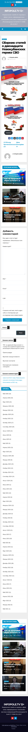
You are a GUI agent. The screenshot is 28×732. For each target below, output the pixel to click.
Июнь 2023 (6, 538)
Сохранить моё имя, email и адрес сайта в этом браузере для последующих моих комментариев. (13, 313)
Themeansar (14, 726)
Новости (4, 39)
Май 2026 (5, 393)
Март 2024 (6, 501)
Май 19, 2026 (8, 652)
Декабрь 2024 (7, 464)
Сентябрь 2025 (7, 426)
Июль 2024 (6, 484)
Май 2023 (5, 542)
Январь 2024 (6, 509)
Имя (4, 279)
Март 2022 (6, 600)
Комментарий (7, 246)
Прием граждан (11, 199)
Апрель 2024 (6, 497)
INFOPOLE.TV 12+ (14, 10)
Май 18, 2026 (8, 669)
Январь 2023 (6, 559)
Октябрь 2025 (7, 422)
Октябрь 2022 (7, 571)
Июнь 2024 (6, 489)
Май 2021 (5, 609)
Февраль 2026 (7, 406)
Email (5, 288)
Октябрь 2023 (7, 522)
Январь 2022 (6, 604)
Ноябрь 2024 (6, 468)
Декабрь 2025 (7, 414)
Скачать (8, 132)
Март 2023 (6, 551)
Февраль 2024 (7, 505)
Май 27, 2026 (8, 635)
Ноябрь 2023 (6, 518)
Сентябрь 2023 (7, 526)
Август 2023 (6, 530)
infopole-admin (13, 57)
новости (5, 378)
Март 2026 (6, 402)
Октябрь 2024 (7, 472)
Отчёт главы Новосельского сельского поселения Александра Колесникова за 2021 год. (14, 380)
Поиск (4, 327)
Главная (13, 728)
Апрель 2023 (6, 546)
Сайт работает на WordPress (9, 725)
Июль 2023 (6, 534)
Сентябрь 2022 (7, 575)
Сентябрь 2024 (7, 476)
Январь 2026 (6, 410)
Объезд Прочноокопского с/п (10, 144)
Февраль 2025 (7, 455)
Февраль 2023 (7, 555)
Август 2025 (6, 431)
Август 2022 (6, 580)
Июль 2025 (6, 435)
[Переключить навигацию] (25, 29)
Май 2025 (5, 443)
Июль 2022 (6, 584)
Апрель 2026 (6, 398)
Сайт (4, 298)
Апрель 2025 (6, 447)
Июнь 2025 (6, 439)
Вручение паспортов (9, 361)
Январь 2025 (6, 460)
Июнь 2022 (6, 588)
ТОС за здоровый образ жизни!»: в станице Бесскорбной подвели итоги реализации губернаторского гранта (13, 346)
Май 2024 (5, 493)
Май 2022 (5, 592)
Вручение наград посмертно (12, 216)
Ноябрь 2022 (6, 567)
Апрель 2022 (6, 596)
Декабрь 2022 (7, 563)
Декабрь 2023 (7, 513)
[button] (21, 29)
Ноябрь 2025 (6, 418)
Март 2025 (6, 451)
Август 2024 (6, 480)
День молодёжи (20, 143)
